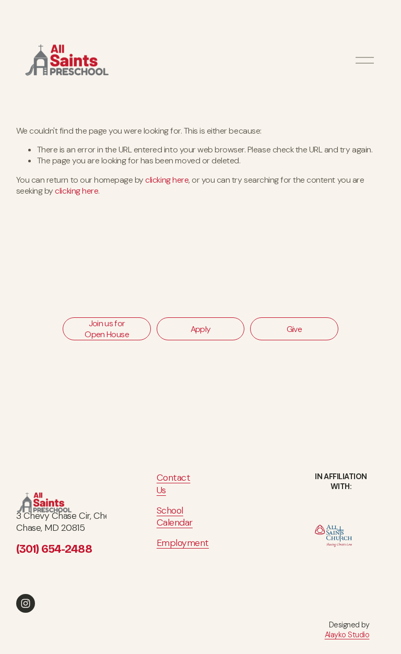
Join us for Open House (107, 329)
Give (294, 329)
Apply (201, 329)
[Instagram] (25, 603)
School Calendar (175, 517)
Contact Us (174, 484)
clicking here (166, 179)
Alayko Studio (347, 634)
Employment (183, 543)
